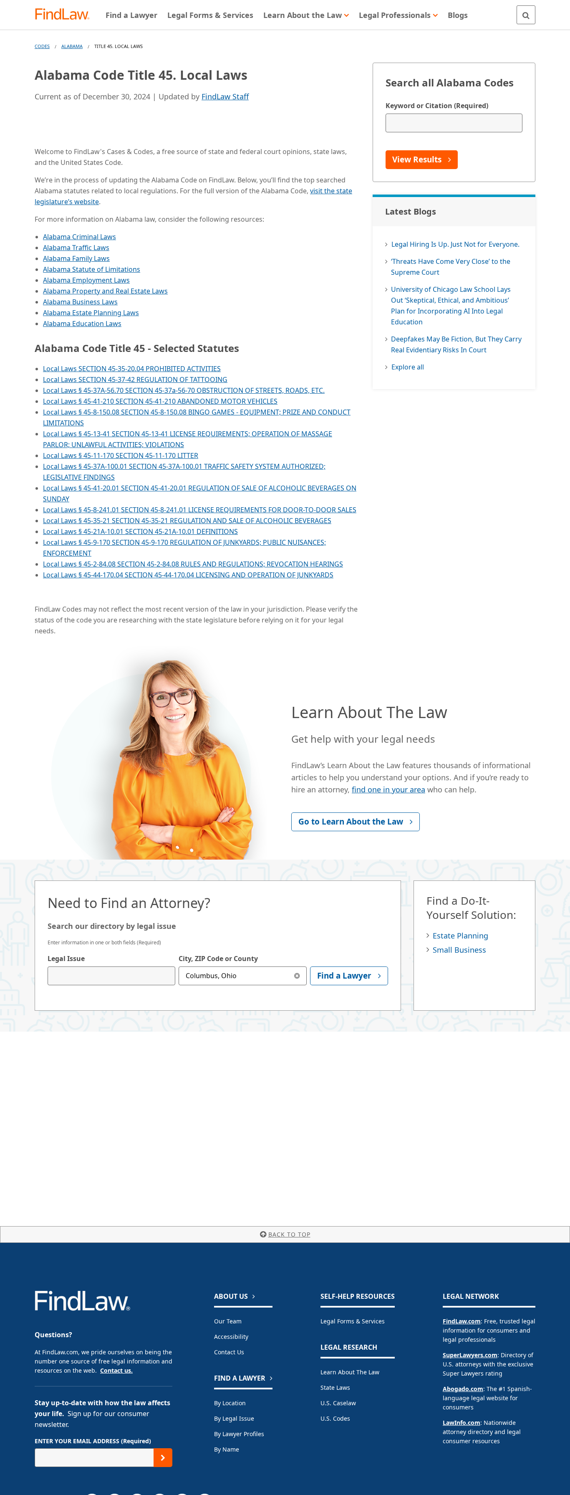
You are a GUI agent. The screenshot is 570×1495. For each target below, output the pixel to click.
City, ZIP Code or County (218, 958)
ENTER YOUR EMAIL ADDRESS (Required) (93, 1441)
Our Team (228, 1321)
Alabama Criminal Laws (79, 236)
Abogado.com (463, 1389)
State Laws (335, 1387)
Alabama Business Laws (80, 301)
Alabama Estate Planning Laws (91, 312)
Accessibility (231, 1337)
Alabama (72, 46)
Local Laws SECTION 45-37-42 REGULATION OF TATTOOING (135, 379)
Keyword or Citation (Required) (437, 105)
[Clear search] (297, 975)
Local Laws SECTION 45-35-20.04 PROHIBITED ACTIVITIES (132, 368)
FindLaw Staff (225, 96)
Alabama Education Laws (82, 323)
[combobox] (111, 975)
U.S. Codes (335, 1418)
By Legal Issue (234, 1418)
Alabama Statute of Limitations (91, 269)
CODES (42, 46)
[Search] (526, 14)
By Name (226, 1449)
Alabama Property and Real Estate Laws (105, 291)
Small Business (459, 950)
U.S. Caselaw (338, 1403)
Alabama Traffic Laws (76, 247)
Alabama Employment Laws (86, 280)
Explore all (407, 367)
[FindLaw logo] (65, 15)
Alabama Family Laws (76, 258)
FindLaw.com (462, 1321)
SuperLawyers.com (470, 1355)
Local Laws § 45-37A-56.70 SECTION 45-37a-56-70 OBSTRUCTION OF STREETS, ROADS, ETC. (184, 390)
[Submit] (163, 1457)
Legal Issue (66, 958)
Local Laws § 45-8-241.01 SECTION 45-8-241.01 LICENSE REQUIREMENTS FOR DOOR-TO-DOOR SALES (199, 509)
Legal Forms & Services (352, 1321)
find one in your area (388, 789)
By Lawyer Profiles (239, 1434)
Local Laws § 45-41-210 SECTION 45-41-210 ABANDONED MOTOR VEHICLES (160, 401)
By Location (230, 1403)
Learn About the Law (349, 1372)
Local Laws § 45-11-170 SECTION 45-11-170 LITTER (120, 455)
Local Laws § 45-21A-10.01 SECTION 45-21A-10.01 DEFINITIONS (140, 531)
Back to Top (289, 1234)
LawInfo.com (461, 1423)
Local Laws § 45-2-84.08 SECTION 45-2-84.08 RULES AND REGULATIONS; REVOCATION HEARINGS (193, 564)
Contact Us (229, 1352)
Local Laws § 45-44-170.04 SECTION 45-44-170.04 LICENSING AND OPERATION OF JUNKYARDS (188, 574)
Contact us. (116, 1370)
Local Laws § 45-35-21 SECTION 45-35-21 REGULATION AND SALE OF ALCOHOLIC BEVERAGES (187, 520)
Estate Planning (460, 936)
